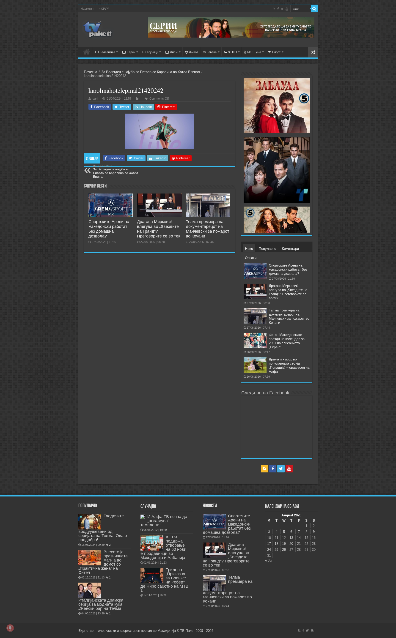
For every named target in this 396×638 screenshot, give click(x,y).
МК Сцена (254, 52)
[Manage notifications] (10, 628)
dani (95, 98)
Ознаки (250, 258)
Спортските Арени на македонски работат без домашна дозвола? (108, 228)
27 (291, 549)
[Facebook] (278, 9)
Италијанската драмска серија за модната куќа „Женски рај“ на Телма (100, 604)
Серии (131, 52)
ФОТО (232, 52)
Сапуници (151, 52)
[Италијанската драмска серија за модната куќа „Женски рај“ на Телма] (89, 590)
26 (284, 549)
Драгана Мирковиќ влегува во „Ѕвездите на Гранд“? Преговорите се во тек (288, 292)
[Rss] (274, 9)
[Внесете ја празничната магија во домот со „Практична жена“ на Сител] (89, 557)
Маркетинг (87, 8)
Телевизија (107, 52)
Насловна (87, 51)
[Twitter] (282, 9)
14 (299, 538)
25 (276, 549)
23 (314, 543)
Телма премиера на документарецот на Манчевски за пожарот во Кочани (207, 228)
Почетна (90, 72)
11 (276, 538)
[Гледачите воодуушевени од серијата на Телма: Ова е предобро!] (89, 521)
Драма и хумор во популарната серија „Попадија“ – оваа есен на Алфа (289, 365)
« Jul (268, 560)
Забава (212, 52)
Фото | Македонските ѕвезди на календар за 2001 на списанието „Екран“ (287, 341)
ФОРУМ (104, 8)
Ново (249, 249)
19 (284, 543)
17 (269, 543)
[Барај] (314, 8)
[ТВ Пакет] (98, 29)
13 (291, 538)
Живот (193, 52)
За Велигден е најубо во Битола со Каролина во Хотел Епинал (150, 72)
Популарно (267, 249)
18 (276, 543)
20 (291, 543)
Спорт (276, 52)
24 (269, 549)
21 (299, 543)
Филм (174, 52)
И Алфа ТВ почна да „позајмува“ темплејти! (163, 520)
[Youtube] (287, 9)
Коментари (290, 249)
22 (306, 543)
